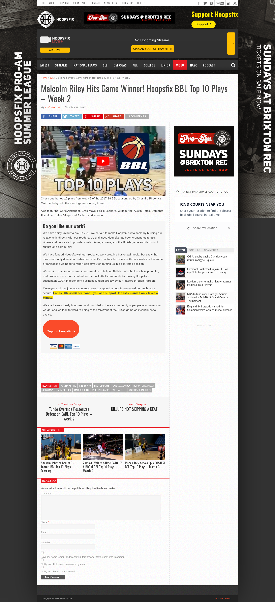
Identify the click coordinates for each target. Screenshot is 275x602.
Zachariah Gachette (140, 390)
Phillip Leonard (100, 390)
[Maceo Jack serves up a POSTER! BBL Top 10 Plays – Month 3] (145, 459)
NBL (135, 65)
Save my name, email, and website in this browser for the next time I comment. (83, 557)
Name (45, 522)
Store (42, 3)
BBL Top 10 (85, 385)
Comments (211, 250)
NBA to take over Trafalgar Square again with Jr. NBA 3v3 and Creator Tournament (207, 297)
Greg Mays (48, 390)
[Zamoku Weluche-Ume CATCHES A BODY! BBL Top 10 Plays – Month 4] (103, 459)
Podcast (209, 65)
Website (45, 542)
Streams (61, 65)
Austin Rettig (68, 385)
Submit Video (80, 3)
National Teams (85, 65)
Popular (195, 250)
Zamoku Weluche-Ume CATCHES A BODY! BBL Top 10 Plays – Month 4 (102, 467)
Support (64, 3)
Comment (47, 493)
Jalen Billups (64, 390)
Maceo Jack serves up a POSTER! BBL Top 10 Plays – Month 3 (145, 465)
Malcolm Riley (81, 390)
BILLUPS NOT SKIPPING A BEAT (134, 409)
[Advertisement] (114, 368)
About (52, 3)
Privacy (219, 598)
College (149, 65)
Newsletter (110, 3)
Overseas (120, 65)
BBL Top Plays (101, 385)
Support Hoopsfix (59, 331)
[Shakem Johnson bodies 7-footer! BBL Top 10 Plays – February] (61, 459)
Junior (165, 65)
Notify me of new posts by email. (58, 571)
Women (45, 75)
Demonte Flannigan (143, 385)
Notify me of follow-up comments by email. (64, 564)
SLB (105, 65)
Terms (228, 598)
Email (45, 532)
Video (180, 65)
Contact (95, 3)
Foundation (127, 3)
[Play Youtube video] (103, 161)
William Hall (119, 390)
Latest (44, 65)
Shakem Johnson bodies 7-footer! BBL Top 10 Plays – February (57, 467)
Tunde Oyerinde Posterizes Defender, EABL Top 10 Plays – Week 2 (69, 414)
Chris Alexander (121, 385)
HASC (193, 65)
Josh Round (52, 107)
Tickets (141, 3)
